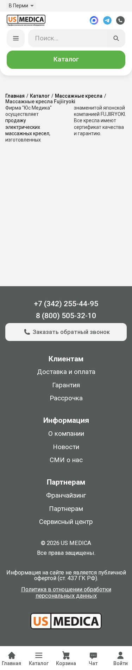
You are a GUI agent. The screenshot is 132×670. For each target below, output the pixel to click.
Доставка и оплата (66, 372)
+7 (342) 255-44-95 (66, 303)
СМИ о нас (66, 460)
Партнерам (66, 509)
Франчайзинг (66, 495)
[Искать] (116, 38)
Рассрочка (66, 398)
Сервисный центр (66, 522)
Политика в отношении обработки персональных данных (66, 592)
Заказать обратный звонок (71, 332)
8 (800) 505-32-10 (66, 315)
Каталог (66, 59)
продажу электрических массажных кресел (27, 127)
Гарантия (66, 385)
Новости (66, 447)
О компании (66, 434)
